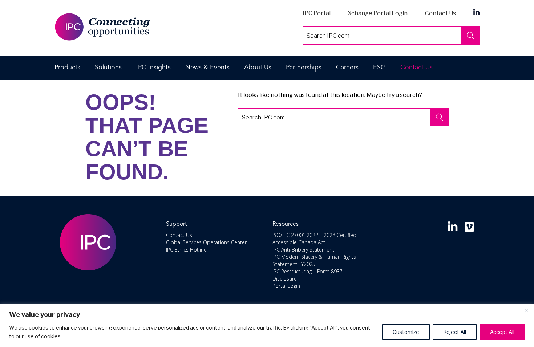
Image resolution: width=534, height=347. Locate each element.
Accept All (502, 332)
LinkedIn (476, 12)
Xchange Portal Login (378, 13)
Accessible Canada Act (298, 242)
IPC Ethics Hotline (186, 249)
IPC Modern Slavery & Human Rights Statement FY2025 (314, 260)
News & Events (207, 67)
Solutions (108, 67)
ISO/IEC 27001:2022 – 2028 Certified (314, 235)
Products (67, 67)
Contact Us (440, 13)
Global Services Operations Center (206, 242)
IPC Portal (317, 13)
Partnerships (303, 67)
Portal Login (286, 285)
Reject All (454, 332)
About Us (257, 67)
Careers (347, 67)
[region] (267, 325)
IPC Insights (153, 67)
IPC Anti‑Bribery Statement (303, 249)
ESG (379, 67)
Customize (406, 332)
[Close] (526, 310)
